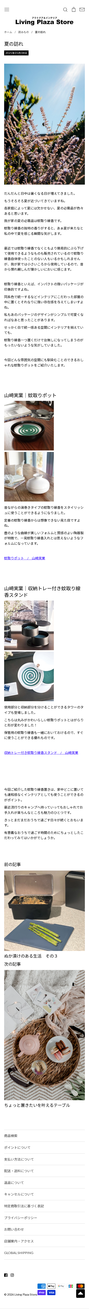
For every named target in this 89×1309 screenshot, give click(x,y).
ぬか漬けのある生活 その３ (31, 955)
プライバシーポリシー (20, 1218)
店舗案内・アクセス (19, 1241)
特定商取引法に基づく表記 (24, 1206)
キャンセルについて (19, 1194)
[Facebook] (4, 1275)
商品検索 (10, 1136)
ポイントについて (17, 1147)
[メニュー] (7, 9)
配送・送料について (19, 1171)
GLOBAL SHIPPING (18, 1253)
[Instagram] (10, 1275)
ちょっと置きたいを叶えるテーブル (37, 1105)
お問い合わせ (14, 1229)
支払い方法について (19, 1159)
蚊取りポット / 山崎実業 (24, 558)
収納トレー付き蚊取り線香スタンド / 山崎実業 (41, 753)
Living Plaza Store (25, 1294)
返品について (14, 1183)
